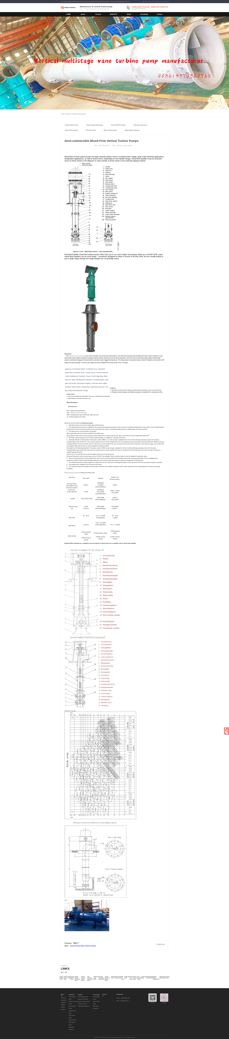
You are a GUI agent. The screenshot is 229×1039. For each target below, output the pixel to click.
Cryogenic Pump (143, 977)
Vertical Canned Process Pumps (83, 978)
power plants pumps (71, 130)
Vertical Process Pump (135, 978)
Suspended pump (127, 977)
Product (68, 114)
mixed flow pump (131, 978)
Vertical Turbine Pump (61, 978)
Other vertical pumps (110, 130)
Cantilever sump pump (95, 978)
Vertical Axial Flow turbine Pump (107, 978)
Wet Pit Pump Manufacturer (156, 978)
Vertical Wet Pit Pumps (118, 125)
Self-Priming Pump (139, 978)
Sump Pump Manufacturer (162, 977)
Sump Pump (69, 977)
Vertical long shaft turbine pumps (83, 946)
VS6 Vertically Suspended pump (90, 978)
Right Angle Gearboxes (132, 130)
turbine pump (112, 977)
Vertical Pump (168, 977)
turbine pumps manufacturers (117, 977)
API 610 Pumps (91, 130)
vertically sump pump (140, 125)
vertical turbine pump (79, 114)
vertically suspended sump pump (101, 978)
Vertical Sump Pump (65, 978)
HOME (68, 14)
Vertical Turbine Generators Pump (77, 978)
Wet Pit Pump (122, 978)
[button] (2, 64)
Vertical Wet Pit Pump (72, 978)
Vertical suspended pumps (94, 125)
